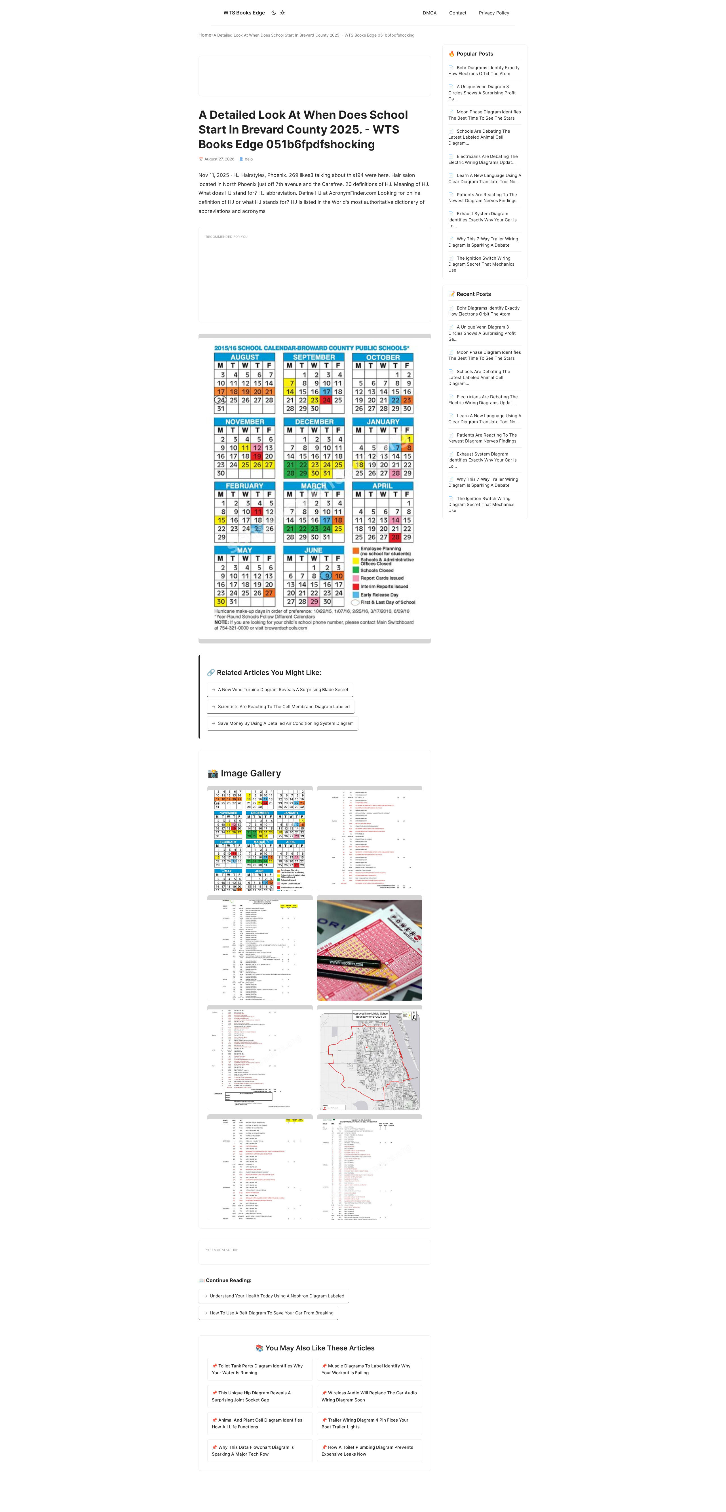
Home (205, 35)
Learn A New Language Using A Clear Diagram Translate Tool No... (484, 178)
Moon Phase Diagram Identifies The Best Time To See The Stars (484, 114)
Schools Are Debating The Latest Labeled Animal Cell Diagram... (479, 137)
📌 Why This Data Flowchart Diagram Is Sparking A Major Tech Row (253, 1451)
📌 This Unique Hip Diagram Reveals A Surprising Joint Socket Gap (251, 1396)
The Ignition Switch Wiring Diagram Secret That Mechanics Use (481, 264)
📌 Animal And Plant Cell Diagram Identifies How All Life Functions (257, 1423)
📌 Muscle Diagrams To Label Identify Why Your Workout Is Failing (366, 1369)
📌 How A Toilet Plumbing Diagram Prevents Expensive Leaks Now (367, 1451)
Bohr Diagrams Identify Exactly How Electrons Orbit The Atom (484, 70)
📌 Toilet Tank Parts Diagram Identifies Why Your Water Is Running (257, 1369)
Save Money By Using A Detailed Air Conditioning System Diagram (286, 723)
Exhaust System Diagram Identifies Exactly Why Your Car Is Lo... (482, 219)
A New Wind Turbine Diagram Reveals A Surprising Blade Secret (283, 689)
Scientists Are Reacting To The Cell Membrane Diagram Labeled (284, 706)
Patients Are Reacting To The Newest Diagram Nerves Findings (482, 197)
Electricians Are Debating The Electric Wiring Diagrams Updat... (483, 159)
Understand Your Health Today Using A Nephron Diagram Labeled (277, 1296)
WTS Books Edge (244, 13)
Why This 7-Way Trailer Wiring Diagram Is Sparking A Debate (483, 241)
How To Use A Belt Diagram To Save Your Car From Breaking (272, 1313)
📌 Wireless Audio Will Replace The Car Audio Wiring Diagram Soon (369, 1396)
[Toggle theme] (278, 12)
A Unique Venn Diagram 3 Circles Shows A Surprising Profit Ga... (482, 92)
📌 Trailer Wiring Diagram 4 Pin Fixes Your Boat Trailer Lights (365, 1423)
